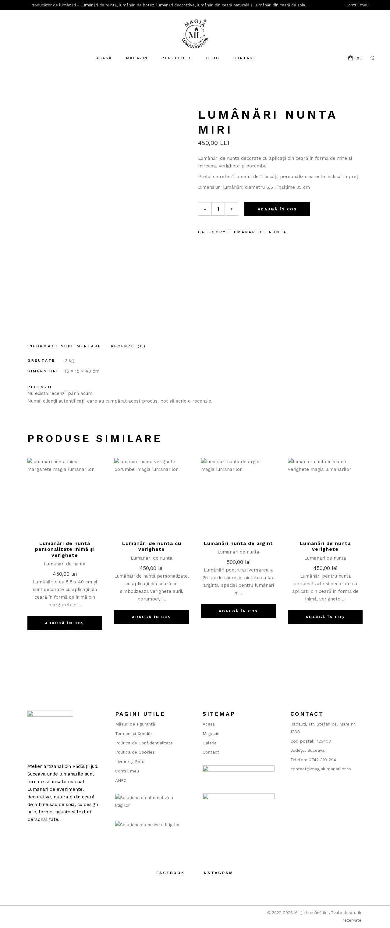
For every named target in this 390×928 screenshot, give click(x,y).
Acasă (209, 724)
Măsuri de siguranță (135, 724)
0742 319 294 (322, 759)
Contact (211, 752)
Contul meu (358, 5)
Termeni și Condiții (134, 733)
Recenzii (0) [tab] (128, 346)
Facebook (170, 873)
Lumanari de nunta (259, 232)
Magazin (211, 733)
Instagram (217, 873)
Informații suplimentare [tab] (64, 346)
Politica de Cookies (134, 752)
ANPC (120, 780)
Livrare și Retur (130, 761)
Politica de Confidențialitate (144, 742)
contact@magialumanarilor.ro (320, 768)
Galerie (210, 742)
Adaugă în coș (277, 209)
